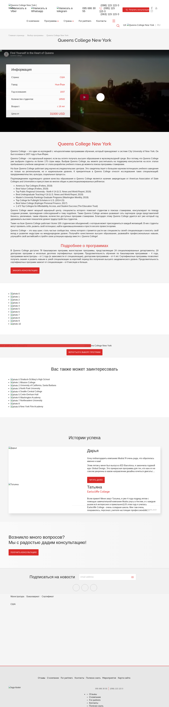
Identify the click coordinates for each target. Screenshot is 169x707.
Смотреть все (150, 510)
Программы (50, 21)
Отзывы (41, 678)
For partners (85, 21)
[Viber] (20, 10)
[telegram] (68, 10)
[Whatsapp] (43, 10)
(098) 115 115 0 (110, 5)
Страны (68, 21)
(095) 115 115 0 (107, 10)
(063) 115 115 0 (110, 14)
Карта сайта (124, 678)
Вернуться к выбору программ (84, 352)
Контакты (101, 21)
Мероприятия (109, 678)
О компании (33, 21)
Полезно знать (93, 678)
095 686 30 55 (89, 10)
